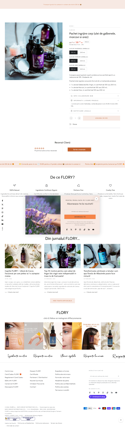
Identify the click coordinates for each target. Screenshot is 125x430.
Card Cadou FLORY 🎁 (13, 374)
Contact (33, 387)
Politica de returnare (63, 374)
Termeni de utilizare (56, 423)
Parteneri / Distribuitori (38, 377)
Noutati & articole (36, 381)
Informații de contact (13, 425)
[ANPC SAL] (12, 420)
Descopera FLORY (12, 387)
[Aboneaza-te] (119, 376)
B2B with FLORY (11, 381)
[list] (62, 191)
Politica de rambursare (42, 423)
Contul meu (9, 371)
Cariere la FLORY (11, 384)
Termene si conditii (62, 390)
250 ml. (82, 52)
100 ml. (73, 52)
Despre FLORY (35, 371)
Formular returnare (62, 377)
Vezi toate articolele (62, 300)
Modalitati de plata (62, 381)
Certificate (34, 374)
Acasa (71, 26)
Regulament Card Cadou (14, 377)
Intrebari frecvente (37, 384)
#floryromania (74, 318)
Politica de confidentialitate (65, 384)
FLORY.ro (72, 30)
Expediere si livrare (62, 371)
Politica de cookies (62, 387)
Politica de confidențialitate (26, 423)
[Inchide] (96, 199)
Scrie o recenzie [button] (79, 149)
